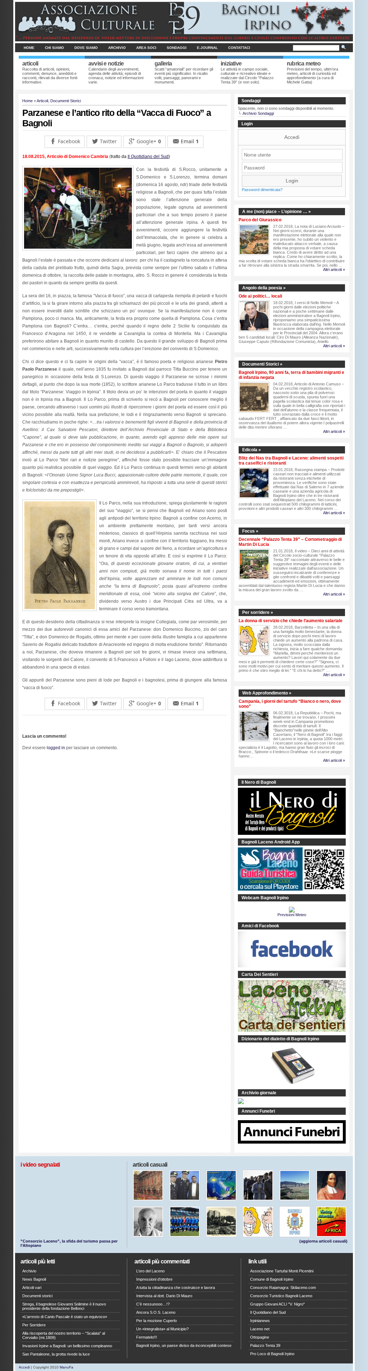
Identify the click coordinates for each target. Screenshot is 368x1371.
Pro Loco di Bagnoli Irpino (272, 1354)
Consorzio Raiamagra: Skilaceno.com (283, 1287)
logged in (56, 747)
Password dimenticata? (262, 189)
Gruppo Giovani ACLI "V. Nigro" (277, 1304)
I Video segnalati (40, 1165)
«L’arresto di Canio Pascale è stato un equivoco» (64, 1317)
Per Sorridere (34, 1325)
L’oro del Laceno (150, 1271)
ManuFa (66, 1367)
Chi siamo (54, 48)
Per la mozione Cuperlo (156, 1320)
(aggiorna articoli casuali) (323, 1241)
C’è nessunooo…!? (153, 1304)
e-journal (207, 48)
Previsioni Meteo (291, 915)
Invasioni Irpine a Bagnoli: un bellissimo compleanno (67, 1346)
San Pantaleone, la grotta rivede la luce (56, 1354)
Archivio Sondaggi (258, 113)
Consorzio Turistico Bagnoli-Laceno (281, 1296)
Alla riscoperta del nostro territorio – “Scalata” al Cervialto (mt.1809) (63, 1335)
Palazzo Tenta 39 (265, 1345)
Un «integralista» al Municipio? (162, 1329)
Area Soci (146, 48)
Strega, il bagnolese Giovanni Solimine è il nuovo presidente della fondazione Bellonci (64, 1306)
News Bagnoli (34, 1279)
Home (29, 48)
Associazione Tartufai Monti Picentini (281, 1271)
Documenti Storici (65, 101)
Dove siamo (86, 48)
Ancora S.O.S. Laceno (155, 1312)
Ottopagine (259, 1337)
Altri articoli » (334, 269)
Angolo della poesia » (264, 287)
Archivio (117, 48)
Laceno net (260, 1329)
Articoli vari (31, 1287)
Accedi (291, 137)
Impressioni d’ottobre (154, 1279)
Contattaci (239, 48)
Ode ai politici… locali (260, 296)
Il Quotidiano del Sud (148, 156)
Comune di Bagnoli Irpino (271, 1279)
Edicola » (251, 449)
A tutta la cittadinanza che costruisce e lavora (175, 1287)
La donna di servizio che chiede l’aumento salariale (290, 620)
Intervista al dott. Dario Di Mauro (164, 1296)
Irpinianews (260, 1320)
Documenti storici (37, 1296)
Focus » (250, 531)
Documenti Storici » (262, 364)
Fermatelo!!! (146, 1337)
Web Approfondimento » (266, 693)
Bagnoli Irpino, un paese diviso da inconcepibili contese (183, 1345)
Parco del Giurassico (260, 219)
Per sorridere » (257, 612)
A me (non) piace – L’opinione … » (276, 211)
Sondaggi (177, 48)
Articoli (42, 101)
